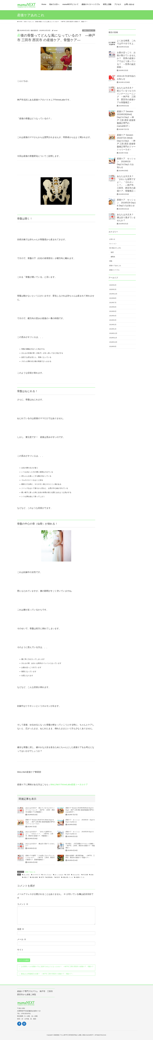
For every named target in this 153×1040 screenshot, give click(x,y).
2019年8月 (112, 298)
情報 (110, 261)
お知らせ (112, 239)
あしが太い (27, 874)
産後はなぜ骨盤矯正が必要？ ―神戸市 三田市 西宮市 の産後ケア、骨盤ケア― (47, 974)
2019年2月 (112, 324)
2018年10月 (113, 342)
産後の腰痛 (35, 877)
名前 (20, 929)
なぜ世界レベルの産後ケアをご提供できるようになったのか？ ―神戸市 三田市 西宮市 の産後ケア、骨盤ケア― (56, 968)
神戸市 (42, 877)
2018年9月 (112, 346)
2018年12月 (113, 333)
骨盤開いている (80, 877)
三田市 (68, 874)
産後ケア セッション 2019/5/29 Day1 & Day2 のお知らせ (126, 203)
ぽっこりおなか (59, 874)
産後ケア (26, 877)
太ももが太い (76, 874)
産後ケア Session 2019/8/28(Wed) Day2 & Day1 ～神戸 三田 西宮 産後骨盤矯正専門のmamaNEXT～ (80, 810)
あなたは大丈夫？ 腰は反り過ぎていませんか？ (126, 217)
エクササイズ (36, 874)
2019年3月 (112, 320)
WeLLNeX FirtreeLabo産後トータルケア (69, 784)
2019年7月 (112, 302)
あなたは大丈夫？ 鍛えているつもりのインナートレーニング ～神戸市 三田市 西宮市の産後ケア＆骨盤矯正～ (40, 810)
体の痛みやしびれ (115, 248)
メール (21, 939)
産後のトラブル (114, 270)
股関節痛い (50, 877)
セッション (113, 243)
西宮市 (58, 877)
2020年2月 (112, 289)
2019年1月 (112, 329)
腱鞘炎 (113, 256)
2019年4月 (112, 316)
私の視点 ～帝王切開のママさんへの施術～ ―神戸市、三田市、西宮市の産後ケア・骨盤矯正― (81, 846)
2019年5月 (112, 311)
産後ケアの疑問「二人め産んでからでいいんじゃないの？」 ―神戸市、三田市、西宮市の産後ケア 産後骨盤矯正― (40, 857)
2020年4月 (112, 285)
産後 (92, 874)
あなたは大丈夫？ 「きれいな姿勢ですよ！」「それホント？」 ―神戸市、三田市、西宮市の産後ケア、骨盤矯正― (39, 834)
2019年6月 (112, 307)
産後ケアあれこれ (89, 30)
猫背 (112, 252)
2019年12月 (113, 294)
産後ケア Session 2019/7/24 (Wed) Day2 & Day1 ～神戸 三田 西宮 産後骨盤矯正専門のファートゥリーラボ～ (40, 822)
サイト (20, 950)
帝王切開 (85, 874)
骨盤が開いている (68, 877)
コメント (22, 904)
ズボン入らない (47, 874)
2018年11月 (113, 338)
